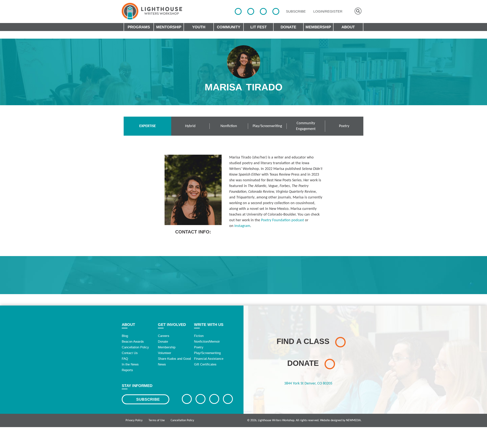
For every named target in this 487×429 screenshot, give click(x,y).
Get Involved (172, 324)
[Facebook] (238, 11)
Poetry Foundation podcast (282, 220)
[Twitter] (250, 11)
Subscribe (148, 399)
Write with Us (208, 324)
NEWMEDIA (353, 420)
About (128, 324)
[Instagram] (263, 11)
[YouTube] (275, 11)
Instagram (242, 226)
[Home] (152, 11)
